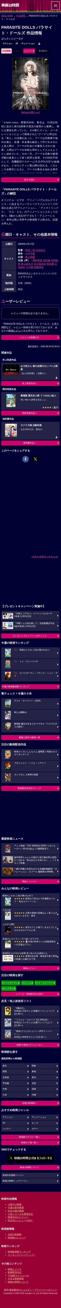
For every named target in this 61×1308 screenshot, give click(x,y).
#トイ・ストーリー (44, 983)
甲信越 (6, 1083)
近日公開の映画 (16, 1210)
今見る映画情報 (16, 1278)
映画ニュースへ (29, 881)
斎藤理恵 (39, 267)
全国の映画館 (14, 1234)
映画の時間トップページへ (15, 1181)
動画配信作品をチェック (29, 788)
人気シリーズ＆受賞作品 (20, 1214)
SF (17, 43)
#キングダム (8, 988)
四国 (34, 1089)
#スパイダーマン (10, 983)
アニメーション (28, 43)
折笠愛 (50, 263)
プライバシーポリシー (45, 1290)
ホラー (35, 1129)
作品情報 (20, 16)
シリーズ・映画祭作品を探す (29, 994)
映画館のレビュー (17, 1237)
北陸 (34, 1083)
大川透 (29, 267)
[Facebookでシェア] (25, 459)
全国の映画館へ (29, 1103)
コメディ (7, 1129)
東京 (5, 1066)
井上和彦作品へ (29, 383)
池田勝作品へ (29, 443)
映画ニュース (14, 1269)
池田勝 (46, 260)
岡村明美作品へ (29, 413)
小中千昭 (30, 253)
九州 (5, 1095)
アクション (7, 43)
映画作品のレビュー (18, 1217)
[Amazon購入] (30, 112)
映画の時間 (7, 16)
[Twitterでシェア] (35, 459)
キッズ (35, 1123)
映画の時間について (29, 1167)
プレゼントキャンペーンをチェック (30, 636)
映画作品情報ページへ (13, 1175)
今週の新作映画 (16, 1207)
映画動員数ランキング (19, 1251)
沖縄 (34, 1095)
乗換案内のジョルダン (20, 1290)
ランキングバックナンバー (21, 1255)
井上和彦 (30, 257)
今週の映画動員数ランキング (15, 686)
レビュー (28, 51)
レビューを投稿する (29, 337)
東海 (34, 1071)
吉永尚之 (40, 250)
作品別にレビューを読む (20, 1220)
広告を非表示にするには (44, 556)
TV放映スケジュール (18, 1275)
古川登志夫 (40, 263)
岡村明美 (37, 260)
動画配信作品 (14, 1272)
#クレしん (26, 983)
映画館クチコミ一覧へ (29, 1137)
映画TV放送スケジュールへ (30, 1045)
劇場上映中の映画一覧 (29, 737)
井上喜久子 (27, 263)
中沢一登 (30, 250)
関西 (5, 1071)
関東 (34, 1066)
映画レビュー (29, 968)
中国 (5, 1089)
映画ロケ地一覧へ (29, 1142)
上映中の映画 (14, 1204)
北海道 (6, 1077)
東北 (34, 1077)
